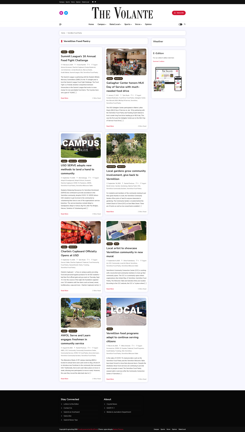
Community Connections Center (86, 350)
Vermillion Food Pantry (90, 72)
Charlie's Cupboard (78, 67)
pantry (81, 265)
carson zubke (65, 262)
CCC (110, 263)
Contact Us (68, 408)
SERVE (89, 183)
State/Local (85, 2)
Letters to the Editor (71, 404)
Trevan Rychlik (81, 64)
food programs (139, 348)
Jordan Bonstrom (76, 70)
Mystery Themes (118, 429)
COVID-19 (76, 183)
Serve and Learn (94, 353)
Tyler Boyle (125, 95)
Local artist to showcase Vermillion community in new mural (124, 252)
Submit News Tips (71, 420)
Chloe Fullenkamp (129, 260)
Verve (73, 2)
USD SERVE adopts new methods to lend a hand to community (77, 169)
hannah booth (73, 265)
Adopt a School (79, 180)
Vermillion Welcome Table (84, 185)
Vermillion (134, 100)
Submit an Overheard (72, 412)
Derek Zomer (110, 186)
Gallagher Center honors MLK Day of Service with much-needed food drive (125, 87)
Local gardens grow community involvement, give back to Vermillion (126, 175)
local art (123, 263)
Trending (86, 265)
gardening (124, 186)
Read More (64, 98)
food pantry (130, 98)
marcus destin (87, 70)
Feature (109, 243)
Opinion (78, 2)
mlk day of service (124, 100)
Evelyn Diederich (90, 67)
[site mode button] (180, 24)
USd (81, 72)
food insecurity (94, 262)
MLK (116, 100)
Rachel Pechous (129, 183)
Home (91, 24)
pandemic (83, 183)
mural (128, 263)
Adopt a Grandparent (67, 180)
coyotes (124, 348)
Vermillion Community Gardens (116, 188)
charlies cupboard (67, 183)
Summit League (75, 72)
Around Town (111, 166)
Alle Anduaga (83, 178)
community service (67, 353)
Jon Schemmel (65, 70)
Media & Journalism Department (119, 412)
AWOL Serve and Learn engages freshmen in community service (75, 339)
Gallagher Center (140, 98)
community (115, 263)
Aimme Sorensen (66, 67)
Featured (85, 262)
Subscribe (180, 13)
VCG (139, 186)
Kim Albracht (110, 100)
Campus (61, 2)
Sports (68, 2)
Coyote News (112, 404)
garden (117, 186)
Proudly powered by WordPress (88, 429)
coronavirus (110, 348)
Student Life (118, 78)
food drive (122, 98)
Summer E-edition (158, 61)
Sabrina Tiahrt (132, 186)
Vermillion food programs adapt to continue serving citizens (122, 337)
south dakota (65, 72)
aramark (87, 180)
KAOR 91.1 (111, 408)
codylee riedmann (112, 98)
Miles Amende (125, 346)
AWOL (63, 350)
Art (107, 263)
